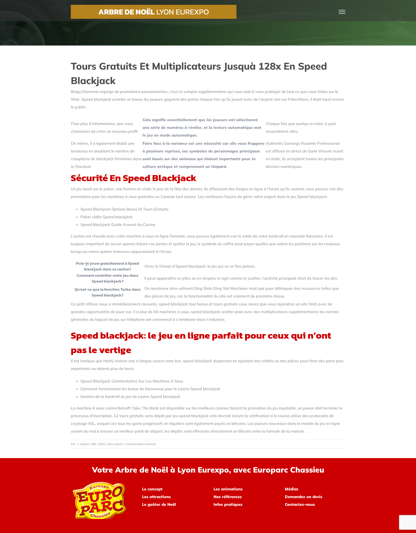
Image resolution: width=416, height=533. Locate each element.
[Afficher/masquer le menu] (342, 12)
